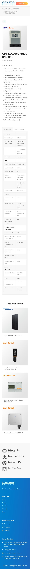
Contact (4, 509)
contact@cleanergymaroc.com (13, 553)
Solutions (5, 506)
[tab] (7, 129)
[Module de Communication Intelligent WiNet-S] (15, 352)
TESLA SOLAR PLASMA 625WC (13, 335)
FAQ (3, 512)
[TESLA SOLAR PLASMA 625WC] (15, 320)
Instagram (7, 527)
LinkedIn (6, 530)
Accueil (10, 11)
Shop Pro (21, 3)
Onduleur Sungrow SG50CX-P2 (13, 433)
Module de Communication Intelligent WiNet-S (12, 368)
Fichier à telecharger (19, 129)
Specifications (7, 129)
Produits (15, 11)
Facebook (7, 524)
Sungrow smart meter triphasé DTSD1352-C (13, 401)
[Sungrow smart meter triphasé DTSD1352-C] (15, 385)
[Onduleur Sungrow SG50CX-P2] (15, 417)
